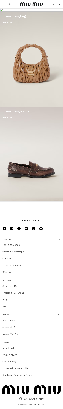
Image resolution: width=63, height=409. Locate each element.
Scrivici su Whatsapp (13, 251)
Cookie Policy (9, 361)
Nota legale (8, 348)
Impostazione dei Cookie (15, 368)
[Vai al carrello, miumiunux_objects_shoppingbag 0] (59, 4)
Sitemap (6, 272)
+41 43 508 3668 (11, 245)
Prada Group (8, 320)
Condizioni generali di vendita (17, 375)
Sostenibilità (8, 327)
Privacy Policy (9, 355)
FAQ (4, 299)
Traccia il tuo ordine (13, 293)
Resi (4, 306)
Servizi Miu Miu (10, 286)
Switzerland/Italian (34, 399)
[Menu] (4, 4)
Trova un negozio (11, 265)
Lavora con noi (10, 334)
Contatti (6, 258)
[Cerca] (10, 4)
